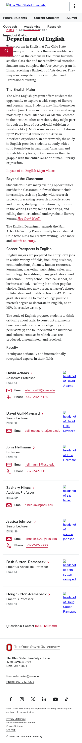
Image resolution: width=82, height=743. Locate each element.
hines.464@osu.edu (39, 505)
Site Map (11, 729)
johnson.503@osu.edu (41, 539)
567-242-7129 (37, 397)
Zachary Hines (18, 487)
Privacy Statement (15, 719)
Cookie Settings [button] (14, 726)
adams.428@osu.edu (40, 390)
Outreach (10, 26)
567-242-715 (36, 471)
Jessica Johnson (19, 521)
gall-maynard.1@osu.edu (42, 431)
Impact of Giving (15, 35)
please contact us (25, 712)
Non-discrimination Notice (20, 722)
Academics (32, 26)
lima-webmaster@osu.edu (22, 676)
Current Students (46, 18)
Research (54, 26)
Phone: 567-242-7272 (20, 681)
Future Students (15, 18)
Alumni (71, 18)
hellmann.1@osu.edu (40, 464)
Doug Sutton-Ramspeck (26, 594)
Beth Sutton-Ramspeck (26, 561)
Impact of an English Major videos (30, 171)
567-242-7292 (37, 545)
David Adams (17, 373)
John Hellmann (18, 447)
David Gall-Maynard (23, 413)
